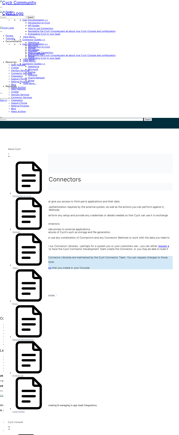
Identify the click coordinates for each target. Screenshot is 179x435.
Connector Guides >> (33, 39)
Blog (13, 84)
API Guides (33, 25)
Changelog (17, 76)
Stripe (31, 80)
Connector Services (21, 73)
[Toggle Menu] (1, 7)
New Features (18, 64)
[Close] (1, 93)
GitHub (32, 72)
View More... (29, 36)
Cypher (15, 67)
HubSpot (32, 75)
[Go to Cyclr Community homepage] (18, 2)
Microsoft (33, 69)
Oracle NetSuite (36, 77)
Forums (9, 35)
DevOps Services (20, 70)
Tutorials (10, 38)
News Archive (18, 87)
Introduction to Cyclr (39, 22)
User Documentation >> (35, 20)
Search (30, 17)
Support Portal (19, 78)
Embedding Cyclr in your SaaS (44, 34)
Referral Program (20, 81)
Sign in (3, 100)
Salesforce (33, 42)
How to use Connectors (40, 28)
